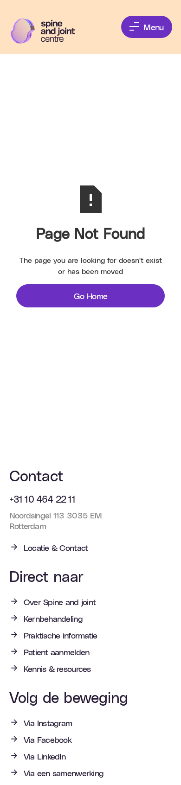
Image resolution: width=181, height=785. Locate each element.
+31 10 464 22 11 (42, 499)
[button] (146, 27)
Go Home (91, 295)
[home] (49, 31)
